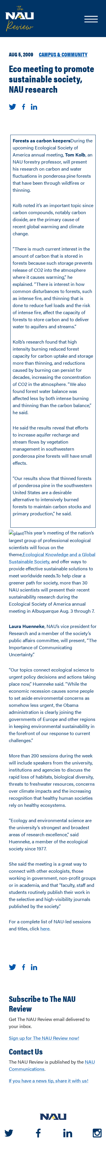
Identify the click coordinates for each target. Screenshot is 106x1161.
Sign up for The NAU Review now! (44, 1038)
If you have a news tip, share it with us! (48, 1080)
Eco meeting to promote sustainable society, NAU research (51, 78)
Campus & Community (63, 54)
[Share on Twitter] (12, 106)
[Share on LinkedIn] (34, 106)
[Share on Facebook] (23, 106)
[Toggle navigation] (90, 20)
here (44, 928)
